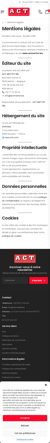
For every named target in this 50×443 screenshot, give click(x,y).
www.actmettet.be (32, 53)
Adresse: (6, 311)
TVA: (4, 316)
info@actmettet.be (16, 307)
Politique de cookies (25, 439)
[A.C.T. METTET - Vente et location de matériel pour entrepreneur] (19, 12)
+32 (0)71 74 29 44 (21, 303)
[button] (45, 384)
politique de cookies (11, 236)
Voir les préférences (25, 433)
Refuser (25, 425)
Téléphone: (7, 303)
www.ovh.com (12, 137)
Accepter (25, 418)
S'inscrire (37, 280)
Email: (4, 307)
